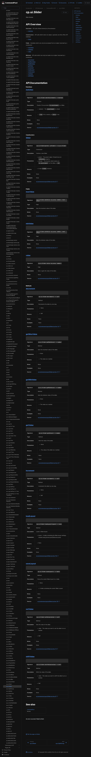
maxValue (31, 47)
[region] (10, 383)
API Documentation (78, 13)
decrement (31, 60)
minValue (30, 49)
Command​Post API (51, 8)
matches (30, 31)
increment (31, 68)
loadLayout (31, 70)
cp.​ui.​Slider (62, 8)
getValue (30, 66)
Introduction (29, 8)
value (29, 51)
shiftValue (31, 76)
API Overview (77, 11)
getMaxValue (31, 62)
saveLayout (31, 72)
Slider (29, 39)
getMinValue (31, 64)
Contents (77, 8)
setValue (30, 74)
